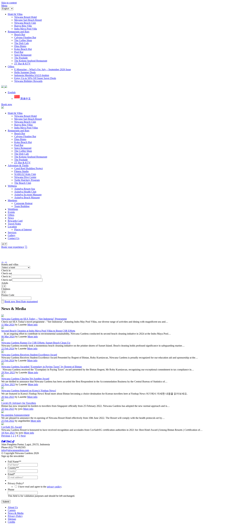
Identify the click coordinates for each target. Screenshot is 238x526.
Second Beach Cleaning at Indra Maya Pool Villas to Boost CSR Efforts (38, 330)
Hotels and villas (9, 264)
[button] (12, 92)
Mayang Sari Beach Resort (28, 119)
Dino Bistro (20, 139)
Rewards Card (15, 220)
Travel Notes (14, 223)
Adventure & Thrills (18, 165)
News (11, 218)
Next (23, 435)
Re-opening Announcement (15, 415)
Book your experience (12, 247)
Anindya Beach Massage (27, 197)
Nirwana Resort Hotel (25, 116)
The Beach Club (22, 183)
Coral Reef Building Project (28, 168)
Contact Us (13, 238)
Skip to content (9, 2)
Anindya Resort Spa (24, 188)
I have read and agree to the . (40, 486)
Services (12, 232)
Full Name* (14, 461)
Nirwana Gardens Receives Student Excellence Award (29, 354)
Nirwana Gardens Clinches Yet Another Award (25, 378)
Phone (11, 489)
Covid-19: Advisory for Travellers (18, 403)
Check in (6, 270)
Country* (13, 467)
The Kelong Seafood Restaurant (30, 156)
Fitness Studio (21, 171)
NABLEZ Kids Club (25, 174)
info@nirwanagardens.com (15, 450)
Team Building (21, 206)
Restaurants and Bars (18, 130)
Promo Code (7, 295)
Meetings (12, 200)
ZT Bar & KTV (22, 162)
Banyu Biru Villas (23, 124)
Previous (5, 435)
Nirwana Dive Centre (25, 177)
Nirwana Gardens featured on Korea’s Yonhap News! (28, 390)
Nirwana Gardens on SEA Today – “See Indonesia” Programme (34, 318)
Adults (4, 283)
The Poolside (21, 159)
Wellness (12, 185)
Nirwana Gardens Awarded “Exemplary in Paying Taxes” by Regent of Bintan (41, 366)
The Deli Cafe (21, 153)
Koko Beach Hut (23, 142)
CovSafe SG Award (11, 427)
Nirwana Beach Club (25, 121)
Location (12, 226)
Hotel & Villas (15, 113)
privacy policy (54, 486)
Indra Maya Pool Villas (26, 127)
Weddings (13, 209)
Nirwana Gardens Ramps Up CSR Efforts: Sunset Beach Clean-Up (35, 342)
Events (11, 212)
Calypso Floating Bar (25, 136)
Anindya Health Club (25, 191)
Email (11, 474)
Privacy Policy (16, 483)
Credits (11, 522)
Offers (11, 215)
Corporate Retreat (23, 203)
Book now (6, 104)
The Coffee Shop (23, 151)
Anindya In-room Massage (28, 194)
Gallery (11, 235)
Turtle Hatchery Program (27, 180)
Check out (6, 273)
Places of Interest (23, 229)
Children (5, 289)
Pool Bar (18, 145)
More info (32, 324)
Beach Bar (19, 133)
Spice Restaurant (22, 148)
